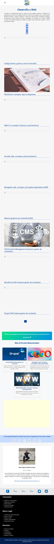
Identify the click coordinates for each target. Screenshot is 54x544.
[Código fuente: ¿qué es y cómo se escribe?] (27, 49)
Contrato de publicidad (9, 519)
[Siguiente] (51, 348)
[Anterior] (2, 348)
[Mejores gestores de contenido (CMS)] (27, 203)
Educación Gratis (8, 507)
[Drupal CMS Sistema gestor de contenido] (27, 298)
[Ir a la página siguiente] (31, 321)
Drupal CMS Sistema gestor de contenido (20, 313)
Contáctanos (7, 532)
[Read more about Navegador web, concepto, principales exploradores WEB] (39, 354)
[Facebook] (27, 25)
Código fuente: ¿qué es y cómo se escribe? (20, 63)
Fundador (6, 530)
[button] (5, 2)
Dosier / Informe (8, 516)
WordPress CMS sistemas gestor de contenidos (22, 282)
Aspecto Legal (7, 518)
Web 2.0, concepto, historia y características (21, 125)
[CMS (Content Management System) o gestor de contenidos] (27, 234)
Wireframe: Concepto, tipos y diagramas (20, 94)
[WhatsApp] (27, 31)
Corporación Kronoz (9, 521)
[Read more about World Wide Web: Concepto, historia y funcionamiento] (27, 379)
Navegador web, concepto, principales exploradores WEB (26, 187)
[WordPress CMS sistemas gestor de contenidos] (27, 268)
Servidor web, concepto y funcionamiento (20, 156)
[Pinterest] (27, 29)
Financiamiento (8, 533)
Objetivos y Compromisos (10, 500)
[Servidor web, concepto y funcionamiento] (27, 141)
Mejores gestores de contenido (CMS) (18, 218)
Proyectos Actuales (9, 505)
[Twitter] (27, 27)
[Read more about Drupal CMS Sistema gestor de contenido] (14, 354)
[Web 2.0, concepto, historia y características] (27, 111)
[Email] (27, 33)
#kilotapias (17, 481)
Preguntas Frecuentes (9, 502)
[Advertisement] (27, 413)
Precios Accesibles (8, 529)
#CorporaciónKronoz (34, 481)
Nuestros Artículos (8, 535)
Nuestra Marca (7, 503)
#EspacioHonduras (24, 481)
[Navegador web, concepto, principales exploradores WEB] (27, 172)
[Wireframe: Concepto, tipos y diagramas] (27, 80)
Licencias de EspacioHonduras (11, 514)
